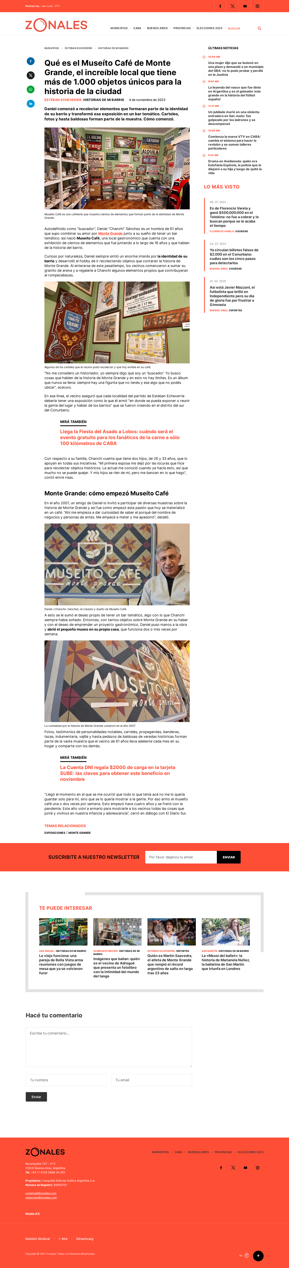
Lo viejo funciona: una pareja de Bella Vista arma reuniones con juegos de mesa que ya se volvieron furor (61, 964)
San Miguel (46, 950)
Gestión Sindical (37, 1239)
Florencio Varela (222, 231)
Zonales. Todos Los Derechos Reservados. (71, 1253)
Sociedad (241, 231)
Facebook (220, 6)
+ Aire (63, 1239)
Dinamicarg (84, 1239)
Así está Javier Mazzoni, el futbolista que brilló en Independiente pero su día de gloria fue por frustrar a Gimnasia (232, 296)
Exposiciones (54, 832)
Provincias (182, 28)
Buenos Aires (157, 28)
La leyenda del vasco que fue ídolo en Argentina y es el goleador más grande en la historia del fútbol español (234, 93)
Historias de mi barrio (113, 48)
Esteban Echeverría (78, 48)
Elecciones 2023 (210, 28)
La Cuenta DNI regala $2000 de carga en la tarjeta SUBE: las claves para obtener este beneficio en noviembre (117, 773)
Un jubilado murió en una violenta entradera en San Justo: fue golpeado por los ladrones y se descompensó (233, 118)
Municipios (119, 28)
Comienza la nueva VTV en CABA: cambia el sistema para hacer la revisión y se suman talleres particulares (234, 142)
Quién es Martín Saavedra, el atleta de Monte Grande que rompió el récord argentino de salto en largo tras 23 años (170, 964)
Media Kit (32, 1214)
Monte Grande (110, 233)
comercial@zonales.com (40, 1193)
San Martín (209, 950)
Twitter (232, 6)
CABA (137, 28)
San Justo (47, 6)
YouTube (245, 6)
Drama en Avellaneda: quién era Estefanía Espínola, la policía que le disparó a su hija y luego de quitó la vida (235, 167)
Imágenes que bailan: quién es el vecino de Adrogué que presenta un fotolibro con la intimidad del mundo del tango (116, 967)
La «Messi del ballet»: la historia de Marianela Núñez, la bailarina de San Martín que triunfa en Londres (226, 962)
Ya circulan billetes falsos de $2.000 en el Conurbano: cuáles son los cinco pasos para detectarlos (234, 256)
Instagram (257, 6)
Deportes (235, 310)
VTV (57, 6)
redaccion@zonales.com (41, 1197)
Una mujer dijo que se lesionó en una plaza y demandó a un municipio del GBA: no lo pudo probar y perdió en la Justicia (236, 69)
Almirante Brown (105, 950)
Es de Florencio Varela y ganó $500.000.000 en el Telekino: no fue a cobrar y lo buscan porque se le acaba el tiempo (234, 217)
